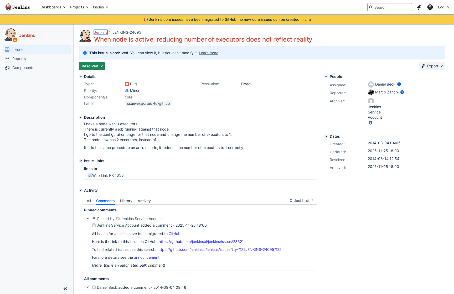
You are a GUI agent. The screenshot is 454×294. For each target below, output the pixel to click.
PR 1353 (116, 175)
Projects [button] (77, 7)
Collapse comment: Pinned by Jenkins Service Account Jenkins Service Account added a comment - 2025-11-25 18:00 (88, 218)
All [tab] (89, 200)
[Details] (80, 76)
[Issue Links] (80, 161)
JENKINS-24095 (126, 32)
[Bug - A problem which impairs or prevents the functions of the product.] (127, 84)
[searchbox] (390, 7)
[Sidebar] (65, 289)
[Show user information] (399, 84)
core (128, 97)
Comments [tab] (105, 200)
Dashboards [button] (50, 7)
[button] (419, 7)
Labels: (90, 103)
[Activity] (80, 190)
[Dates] (326, 136)
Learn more (208, 53)
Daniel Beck (107, 287)
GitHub (174, 233)
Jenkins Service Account (142, 218)
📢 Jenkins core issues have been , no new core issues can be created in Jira (227, 19)
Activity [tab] (144, 200)
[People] (326, 76)
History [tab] (126, 200)
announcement (146, 257)
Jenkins (100, 32)
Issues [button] (98, 7)
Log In (443, 7)
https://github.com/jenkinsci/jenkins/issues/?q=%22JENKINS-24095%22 (219, 249)
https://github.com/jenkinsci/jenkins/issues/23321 (201, 241)
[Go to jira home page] (18, 7)
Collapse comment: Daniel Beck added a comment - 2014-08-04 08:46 (88, 287)
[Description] (80, 117)
